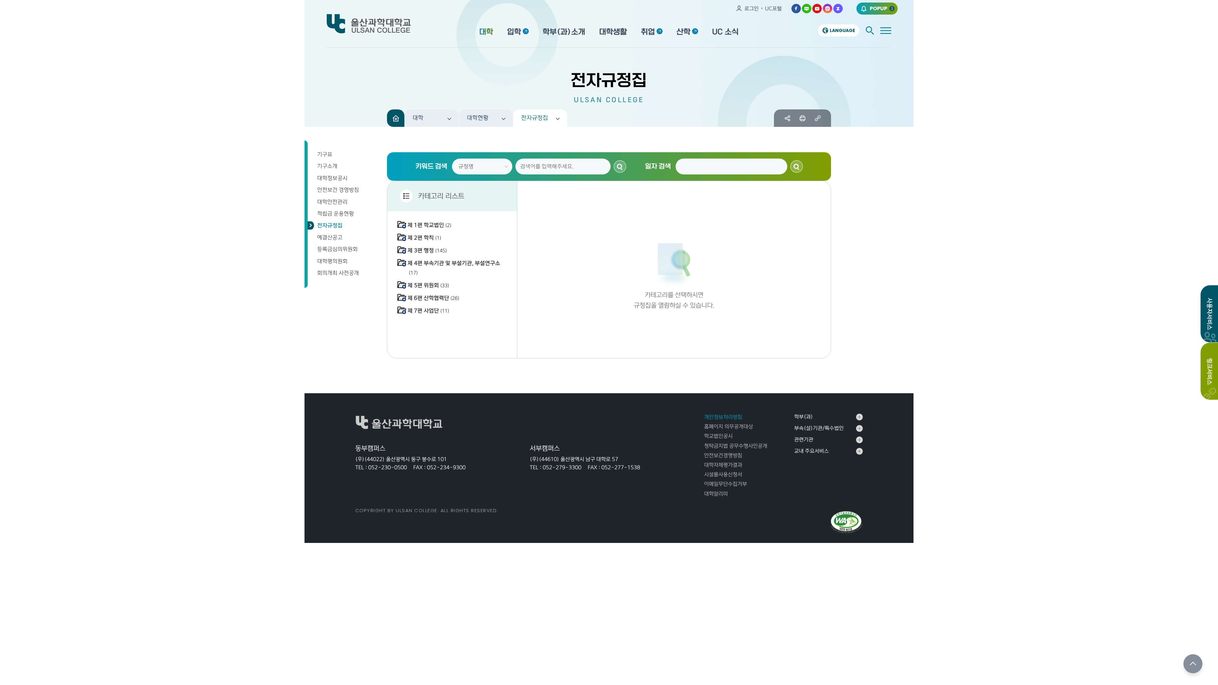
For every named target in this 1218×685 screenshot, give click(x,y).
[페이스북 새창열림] (796, 8)
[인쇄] (802, 118)
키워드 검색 (431, 166)
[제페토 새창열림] (838, 8)
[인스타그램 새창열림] (827, 8)
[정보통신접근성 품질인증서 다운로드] (846, 522)
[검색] (870, 30)
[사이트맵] (885, 30)
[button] (432, 118)
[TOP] (1192, 663)
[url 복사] (817, 118)
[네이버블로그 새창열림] (806, 8)
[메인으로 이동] (395, 118)
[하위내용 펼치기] (402, 224)
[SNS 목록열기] (787, 118)
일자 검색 (658, 166)
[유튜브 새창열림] (817, 8)
